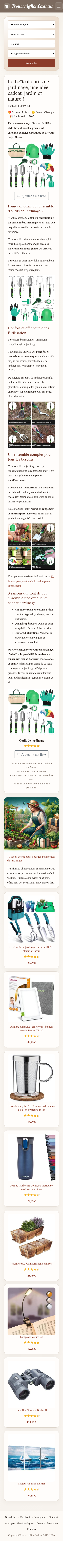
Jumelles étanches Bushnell (31, 1410)
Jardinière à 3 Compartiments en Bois (32, 1263)
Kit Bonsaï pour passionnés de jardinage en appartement (31, 580)
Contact (41, 1523)
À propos (10, 1523)
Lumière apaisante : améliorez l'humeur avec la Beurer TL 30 (31, 1028)
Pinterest (53, 1517)
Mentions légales (26, 1523)
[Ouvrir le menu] (59, 6)
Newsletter (10, 1517)
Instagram (39, 1517)
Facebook (25, 1517)
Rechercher (31, 63)
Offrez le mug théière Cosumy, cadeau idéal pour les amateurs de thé (31, 1108)
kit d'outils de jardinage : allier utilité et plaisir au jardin (31, 949)
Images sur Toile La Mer (31, 1483)
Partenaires (52, 1523)
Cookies (31, 1528)
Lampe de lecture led (31, 1337)
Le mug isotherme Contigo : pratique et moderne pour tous (31, 1187)
